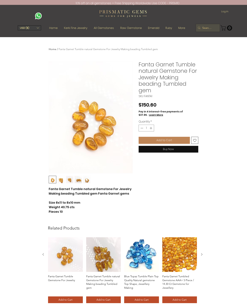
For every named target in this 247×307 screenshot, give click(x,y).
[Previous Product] (43, 254)
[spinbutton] (146, 128)
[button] (29, 27)
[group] (122, 270)
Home (52, 49)
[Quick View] (65, 254)
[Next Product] (202, 254)
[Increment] (151, 128)
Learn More (156, 115)
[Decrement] (141, 128)
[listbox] (29, 27)
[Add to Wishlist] (194, 140)
